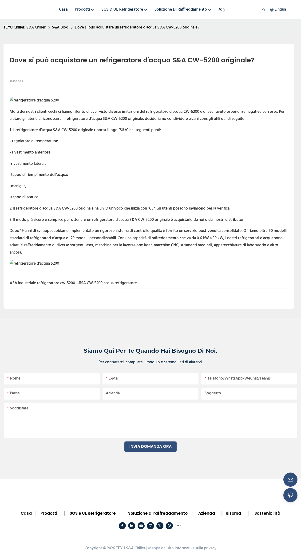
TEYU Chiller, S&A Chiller (25, 27)
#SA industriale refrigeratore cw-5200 (42, 283)
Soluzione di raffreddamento (158, 513)
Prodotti (48, 513)
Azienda (206, 513)
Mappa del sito (161, 548)
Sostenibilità (267, 513)
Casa (26, 513)
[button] (224, 10)
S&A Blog (60, 27)
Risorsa (233, 513)
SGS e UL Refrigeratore (93, 513)
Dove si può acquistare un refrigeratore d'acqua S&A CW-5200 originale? (137, 27)
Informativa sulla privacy (196, 548)
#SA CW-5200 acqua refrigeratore (107, 283)
